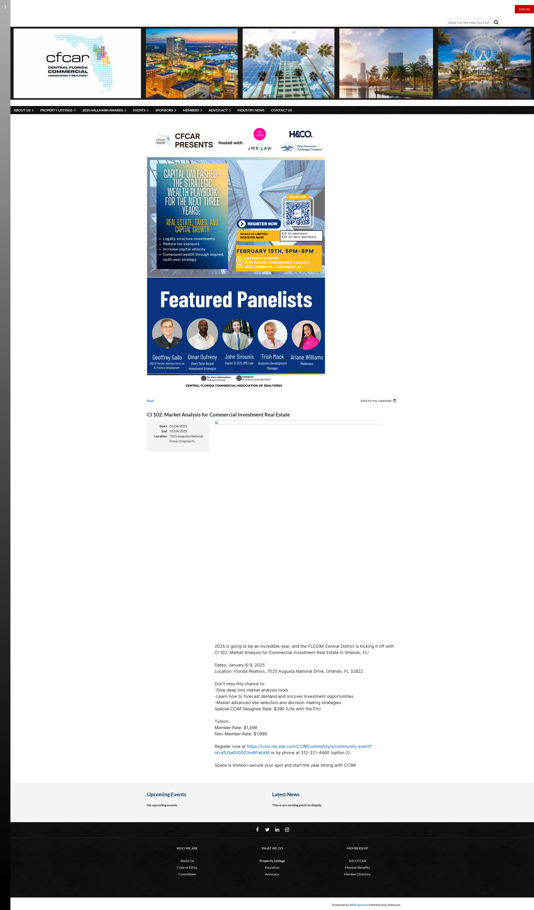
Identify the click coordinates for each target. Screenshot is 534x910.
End (164, 431)
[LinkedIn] (277, 829)
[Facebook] (257, 829)
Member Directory (357, 874)
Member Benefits (357, 867)
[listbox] (378, 400)
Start (163, 426)
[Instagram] (287, 829)
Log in (524, 9)
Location (160, 436)
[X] (267, 829)
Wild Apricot (359, 905)
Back (150, 401)
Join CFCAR (357, 861)
